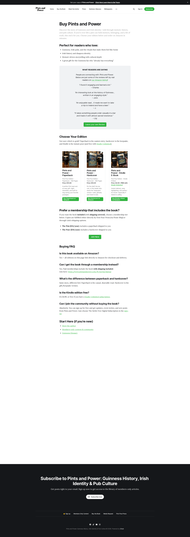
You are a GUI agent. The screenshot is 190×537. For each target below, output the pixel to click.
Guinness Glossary (95, 9)
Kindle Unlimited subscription (97, 297)
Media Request (108, 514)
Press (84, 9)
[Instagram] (100, 524)
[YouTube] (96, 524)
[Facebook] (90, 524)
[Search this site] (133, 9)
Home (52, 9)
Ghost (122, 529)
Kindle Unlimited (104, 144)
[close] (187, 2)
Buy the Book (61, 9)
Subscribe (149, 9)
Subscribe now (96, 497)
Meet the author (69, 326)
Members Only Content (81, 514)
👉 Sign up (66, 514)
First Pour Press (121, 514)
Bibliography (108, 9)
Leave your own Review (95, 124)
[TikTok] (93, 524)
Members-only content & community (78, 329)
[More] (116, 9)
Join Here (95, 237)
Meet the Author (74, 9)
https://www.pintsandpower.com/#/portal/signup (89, 272)
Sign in (140, 9)
